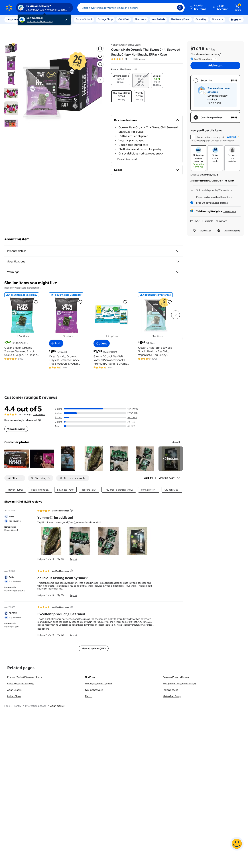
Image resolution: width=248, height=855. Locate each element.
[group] (128, 59)
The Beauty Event (180, 19)
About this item (16, 239)
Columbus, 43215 (209, 174)
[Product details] (178, 251)
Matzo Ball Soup (171, 696)
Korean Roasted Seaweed (20, 683)
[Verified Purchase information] (71, 510)
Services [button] (36, 19)
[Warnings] (178, 272)
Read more (43, 628)
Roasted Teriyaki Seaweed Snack (24, 677)
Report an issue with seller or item (214, 197)
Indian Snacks (170, 689)
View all (176, 442)
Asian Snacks (14, 689)
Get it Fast (123, 19)
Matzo (88, 696)
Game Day (201, 19)
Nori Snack (91, 677)
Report (73, 559)
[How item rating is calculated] (39, 420)
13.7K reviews (39, 414)
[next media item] (100, 80)
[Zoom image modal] (100, 64)
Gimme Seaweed (94, 689)
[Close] (67, 19)
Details (224, 202)
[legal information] (219, 54)
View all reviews (16, 428)
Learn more (229, 211)
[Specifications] (178, 261)
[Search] (180, 8)
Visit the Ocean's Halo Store (126, 44)
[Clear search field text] (171, 7)
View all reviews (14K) (94, 648)
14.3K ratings (139, 59)
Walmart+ (217, 19)
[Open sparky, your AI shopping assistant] (236, 843)
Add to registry (232, 230)
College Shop (105, 19)
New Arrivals (158, 19)
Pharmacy (140, 19)
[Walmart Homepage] (9, 7)
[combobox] (131, 7)
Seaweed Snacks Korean (176, 677)
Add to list (205, 230)
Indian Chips (14, 696)
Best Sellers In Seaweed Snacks (179, 683)
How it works (214, 102)
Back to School (84, 19)
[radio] (120, 79)
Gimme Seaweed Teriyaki (98, 683)
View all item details (127, 159)
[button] (198, 7)
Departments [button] (14, 19)
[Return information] (214, 59)
